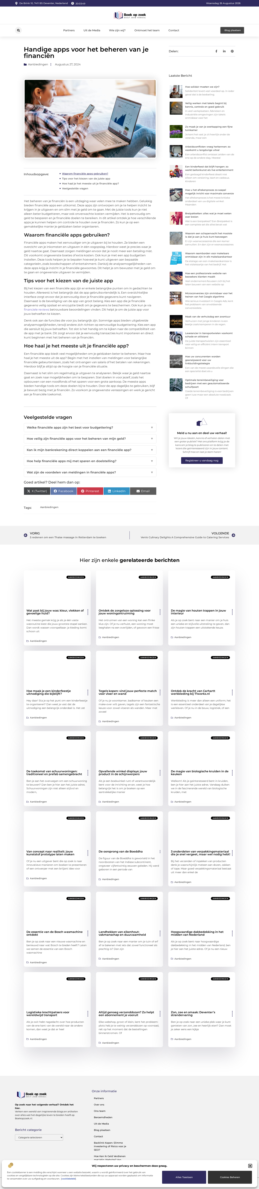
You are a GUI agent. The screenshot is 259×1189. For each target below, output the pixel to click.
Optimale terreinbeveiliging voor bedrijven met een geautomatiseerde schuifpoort (207, 383)
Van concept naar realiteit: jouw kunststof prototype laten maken (50, 853)
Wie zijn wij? (117, 30)
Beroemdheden (103, 1117)
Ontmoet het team (147, 30)
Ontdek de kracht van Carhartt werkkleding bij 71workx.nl (193, 692)
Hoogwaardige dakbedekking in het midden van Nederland (197, 933)
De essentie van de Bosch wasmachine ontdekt (54, 933)
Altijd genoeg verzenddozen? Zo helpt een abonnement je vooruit (126, 1014)
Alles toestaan (184, 1177)
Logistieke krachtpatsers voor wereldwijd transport (47, 1014)
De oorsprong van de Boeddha (121, 851)
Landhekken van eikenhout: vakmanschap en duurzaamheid (122, 933)
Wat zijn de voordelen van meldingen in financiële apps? (90, 472)
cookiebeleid (68, 1178)
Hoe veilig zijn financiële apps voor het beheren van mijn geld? (90, 438)
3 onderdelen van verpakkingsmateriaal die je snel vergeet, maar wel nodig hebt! (200, 853)
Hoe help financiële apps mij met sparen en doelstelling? (90, 461)
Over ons (99, 1104)
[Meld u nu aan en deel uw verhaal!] (202, 422)
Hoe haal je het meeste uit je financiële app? (90, 183)
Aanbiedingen (38, 64)
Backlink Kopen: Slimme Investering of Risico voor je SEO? (110, 1146)
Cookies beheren (230, 1177)
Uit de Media (92, 30)
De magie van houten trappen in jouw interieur (198, 612)
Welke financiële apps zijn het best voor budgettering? (90, 427)
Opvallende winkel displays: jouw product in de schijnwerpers (123, 773)
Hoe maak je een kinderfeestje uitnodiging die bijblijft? (48, 692)
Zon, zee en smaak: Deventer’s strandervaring (193, 1014)
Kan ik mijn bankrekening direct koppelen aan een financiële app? (90, 450)
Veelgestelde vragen (75, 188)
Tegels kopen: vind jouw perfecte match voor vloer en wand (128, 692)
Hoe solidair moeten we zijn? (202, 86)
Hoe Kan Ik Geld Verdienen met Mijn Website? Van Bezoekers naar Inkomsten (110, 1160)
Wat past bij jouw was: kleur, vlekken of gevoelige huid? (55, 612)
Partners (69, 30)
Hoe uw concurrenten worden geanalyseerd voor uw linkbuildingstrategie (202, 360)
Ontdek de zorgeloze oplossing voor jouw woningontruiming (125, 612)
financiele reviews (36, 309)
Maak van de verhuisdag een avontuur (207, 316)
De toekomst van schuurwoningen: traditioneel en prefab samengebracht (54, 773)
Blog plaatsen (102, 1130)
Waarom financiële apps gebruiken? (85, 173)
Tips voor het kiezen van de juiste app (86, 178)
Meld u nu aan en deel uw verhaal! (202, 433)
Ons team (100, 1111)
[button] (250, 1166)
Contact (173, 30)
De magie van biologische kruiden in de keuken (200, 773)
